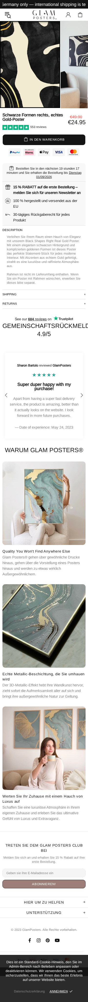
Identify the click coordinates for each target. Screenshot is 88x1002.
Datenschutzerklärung (29, 991)
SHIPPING (9, 294)
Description (12, 230)
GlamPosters (44, 14)
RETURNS (9, 303)
